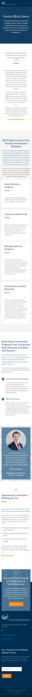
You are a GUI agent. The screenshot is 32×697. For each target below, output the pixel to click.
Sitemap (18, 693)
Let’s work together (15, 119)
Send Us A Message (15, 604)
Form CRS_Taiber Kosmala (9, 635)
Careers (13, 693)
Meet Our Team (7, 556)
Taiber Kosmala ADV (7, 639)
